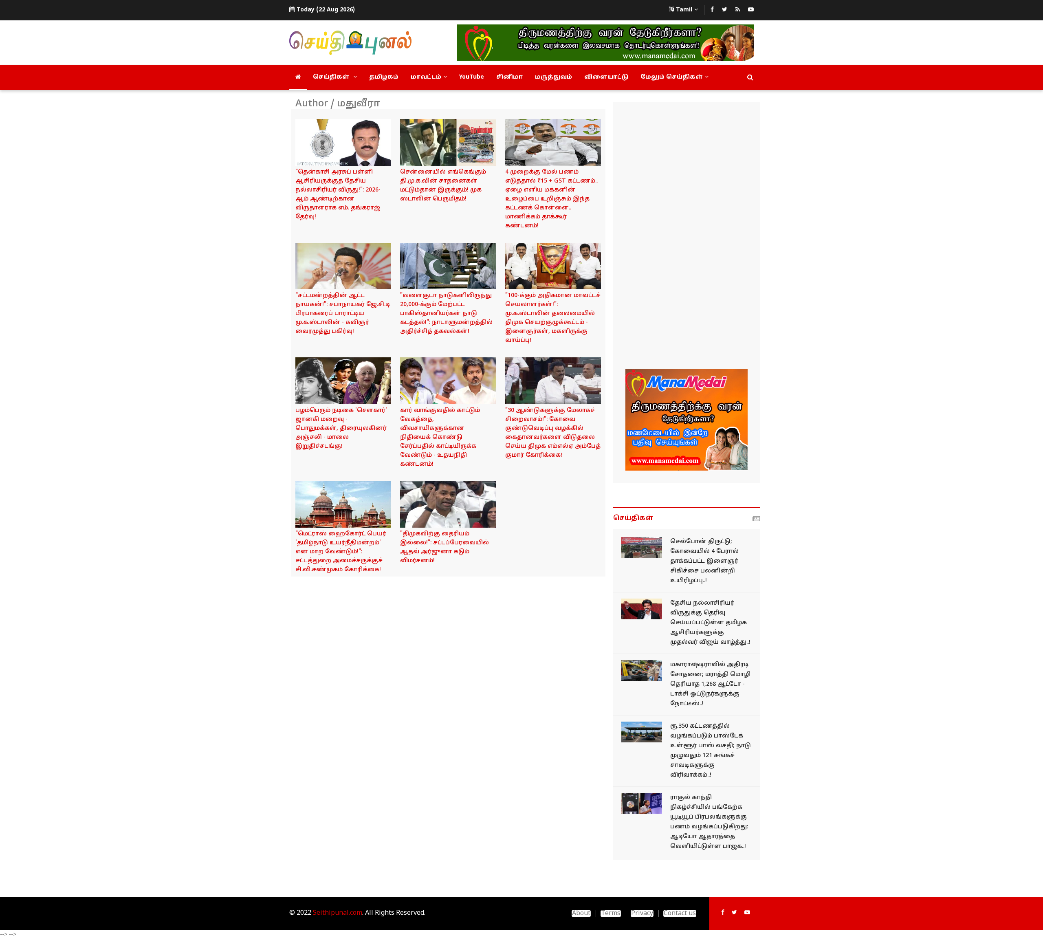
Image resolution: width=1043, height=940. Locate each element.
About (581, 913)
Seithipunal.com (337, 913)
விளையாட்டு (606, 77)
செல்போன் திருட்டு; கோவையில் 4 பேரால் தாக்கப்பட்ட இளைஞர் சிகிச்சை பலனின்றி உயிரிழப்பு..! (704, 561)
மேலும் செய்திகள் (671, 77)
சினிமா (509, 77)
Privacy (642, 913)
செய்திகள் (332, 77)
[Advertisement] (686, 236)
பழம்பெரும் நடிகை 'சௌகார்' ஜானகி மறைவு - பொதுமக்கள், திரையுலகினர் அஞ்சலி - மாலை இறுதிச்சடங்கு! (341, 428)
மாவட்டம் (426, 77)
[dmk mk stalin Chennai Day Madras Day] (448, 142)
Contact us (680, 913)
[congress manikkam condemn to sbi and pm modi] (553, 142)
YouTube (471, 77)
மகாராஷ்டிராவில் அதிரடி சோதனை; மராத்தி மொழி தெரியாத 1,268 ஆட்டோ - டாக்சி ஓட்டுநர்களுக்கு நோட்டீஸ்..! (710, 684)
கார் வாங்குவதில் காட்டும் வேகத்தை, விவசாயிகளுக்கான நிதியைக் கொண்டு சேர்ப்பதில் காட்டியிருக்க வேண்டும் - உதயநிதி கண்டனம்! (440, 437)
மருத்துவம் (553, 77)
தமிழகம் (383, 77)
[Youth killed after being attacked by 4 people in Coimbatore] (641, 547)
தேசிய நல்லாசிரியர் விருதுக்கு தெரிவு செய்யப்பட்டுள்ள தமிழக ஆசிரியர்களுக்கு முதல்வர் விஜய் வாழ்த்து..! (710, 623)
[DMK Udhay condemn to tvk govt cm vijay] (448, 380)
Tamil (684, 10)
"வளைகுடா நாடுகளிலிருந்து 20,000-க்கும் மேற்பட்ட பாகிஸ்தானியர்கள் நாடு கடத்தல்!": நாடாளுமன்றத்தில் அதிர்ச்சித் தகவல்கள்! (446, 313)
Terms (611, 913)
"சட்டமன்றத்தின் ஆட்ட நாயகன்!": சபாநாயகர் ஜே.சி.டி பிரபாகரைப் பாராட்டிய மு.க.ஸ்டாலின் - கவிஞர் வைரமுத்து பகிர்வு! (342, 313)
